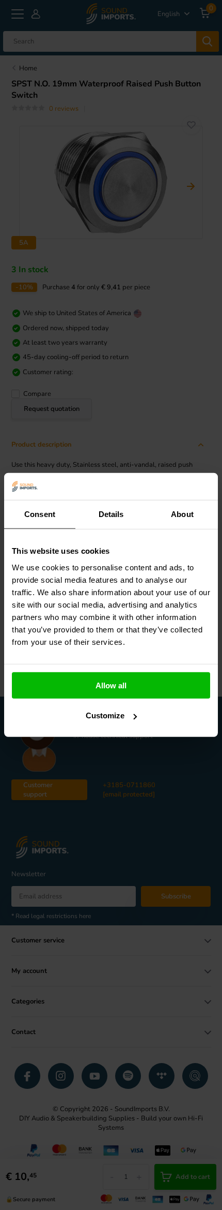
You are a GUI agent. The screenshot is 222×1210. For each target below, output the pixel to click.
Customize (105, 715)
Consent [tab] (39, 514)
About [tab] (182, 514)
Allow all (111, 685)
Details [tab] (111, 514)
